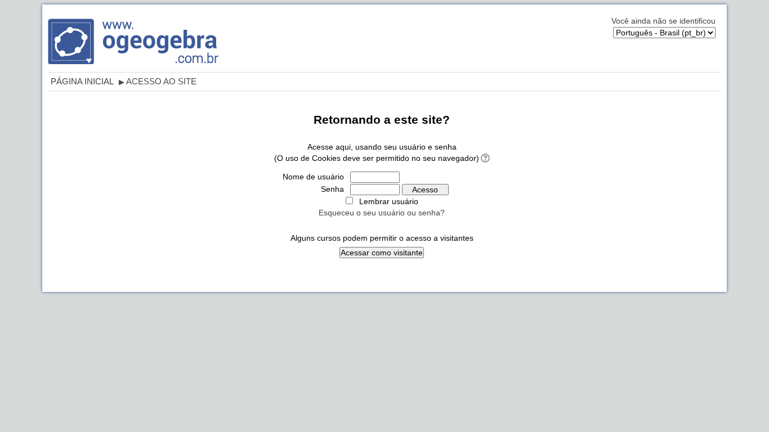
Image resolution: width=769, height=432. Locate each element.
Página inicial (82, 81)
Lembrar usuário (388, 201)
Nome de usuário (313, 176)
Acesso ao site (161, 81)
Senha (332, 189)
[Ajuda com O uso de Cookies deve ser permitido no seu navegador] (484, 158)
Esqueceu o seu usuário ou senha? (382, 212)
